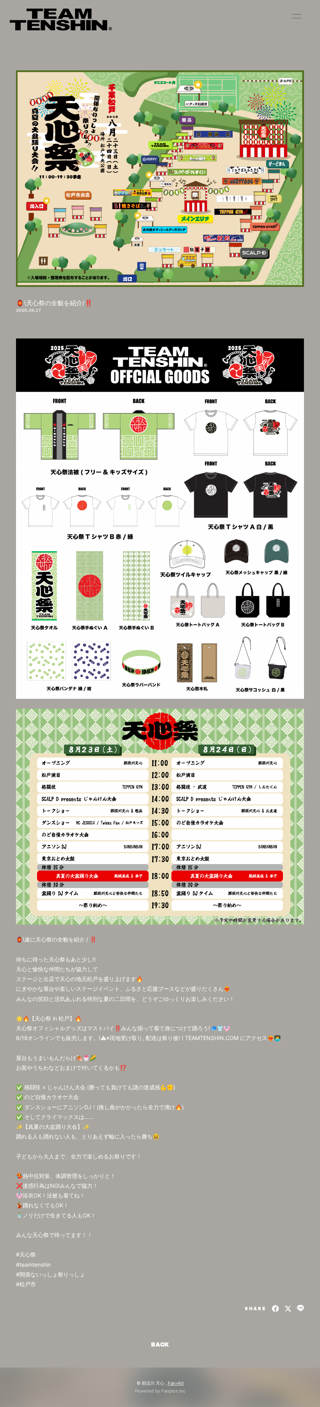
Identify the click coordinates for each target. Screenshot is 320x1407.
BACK (160, 1345)
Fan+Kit (176, 1383)
